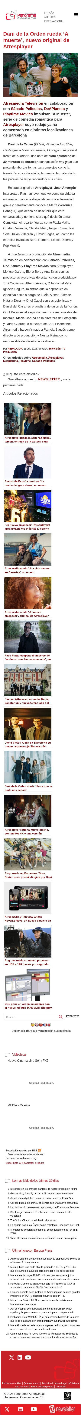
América (49, 17)
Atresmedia (39, 357)
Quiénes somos (32, 1383)
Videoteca (19, 1054)
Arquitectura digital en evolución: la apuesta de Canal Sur (41, 1198)
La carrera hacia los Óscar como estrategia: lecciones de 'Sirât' (44, 1225)
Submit (60, 1017)
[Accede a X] (7, 1409)
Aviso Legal (61, 1383)
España (49, 13)
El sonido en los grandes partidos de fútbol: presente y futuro (43, 1188)
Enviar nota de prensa (42, 1386)
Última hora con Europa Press (32, 1250)
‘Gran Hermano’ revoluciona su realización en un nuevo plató (43, 1238)
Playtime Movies (18, 114)
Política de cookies (11, 1383)
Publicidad (47, 1383)
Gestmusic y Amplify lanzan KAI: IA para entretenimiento (41, 1193)
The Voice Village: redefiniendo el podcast (33, 1220)
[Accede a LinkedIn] (21, 1409)
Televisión (55, 348)
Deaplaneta (10, 360)
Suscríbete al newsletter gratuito (25, 1162)
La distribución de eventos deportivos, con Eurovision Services (44, 1207)
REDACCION (15, 348)
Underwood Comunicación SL (24, 1397)
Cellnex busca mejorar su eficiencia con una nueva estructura (44, 1202)
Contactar (61, 1386)
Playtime (25, 360)
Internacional (54, 21)
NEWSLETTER (49, 379)
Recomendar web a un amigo (21, 1158)
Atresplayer (13, 125)
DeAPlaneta (54, 109)
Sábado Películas (26, 109)
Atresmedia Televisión (23, 103)
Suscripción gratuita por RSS (22, 1150)
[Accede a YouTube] (34, 1409)
